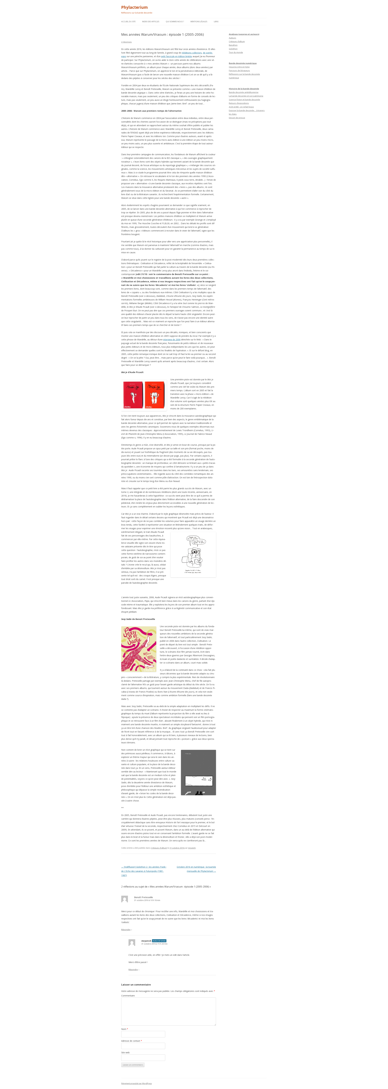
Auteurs (232, 37)
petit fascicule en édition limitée (176, 56)
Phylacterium (134, 7)
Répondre (125, 929)
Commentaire (128, 995)
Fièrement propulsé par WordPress (136, 1083)
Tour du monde (236, 52)
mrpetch (192, 848)
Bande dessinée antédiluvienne (243, 92)
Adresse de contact (131, 1040)
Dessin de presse (237, 117)
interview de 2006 (172, 339)
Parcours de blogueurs (239, 70)
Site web (125, 1052)
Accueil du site (128, 21)
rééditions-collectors (192, 52)
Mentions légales (199, 21)
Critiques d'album (159, 848)
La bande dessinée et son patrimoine (246, 96)
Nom (124, 1029)
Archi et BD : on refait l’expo (241, 106)
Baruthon (233, 45)
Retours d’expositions (239, 103)
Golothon (233, 48)
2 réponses (126, 42)
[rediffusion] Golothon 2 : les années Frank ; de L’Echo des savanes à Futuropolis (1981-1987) (144, 871)
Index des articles (150, 21)
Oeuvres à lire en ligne (239, 67)
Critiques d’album (237, 41)
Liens (216, 21)
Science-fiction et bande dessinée (244, 99)
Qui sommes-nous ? (175, 21)
